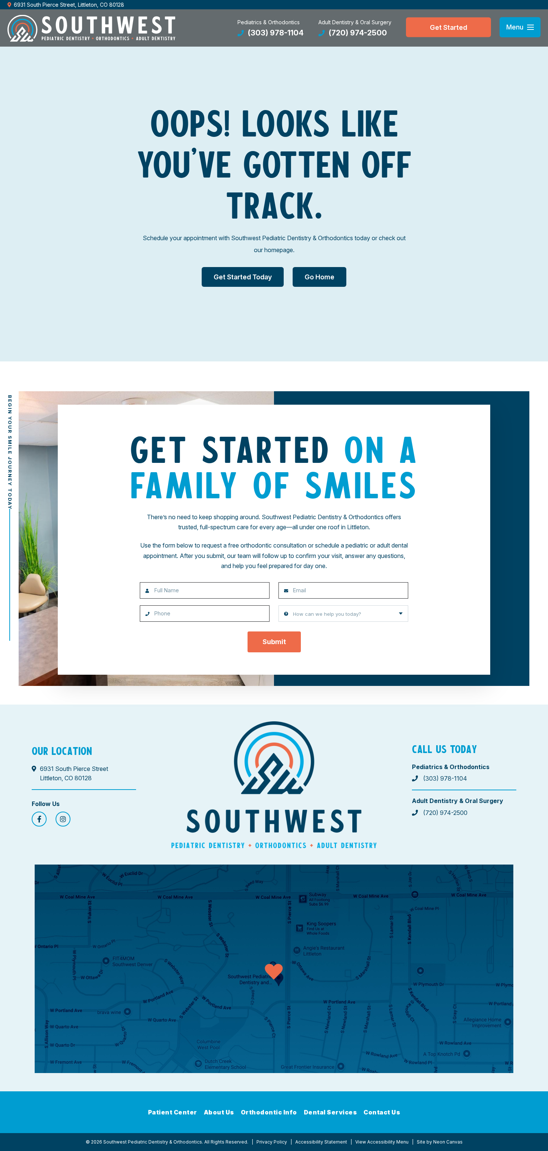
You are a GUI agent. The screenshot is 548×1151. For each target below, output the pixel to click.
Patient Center (172, 1112)
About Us (219, 1112)
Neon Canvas (448, 1142)
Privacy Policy (271, 1142)
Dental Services (330, 1112)
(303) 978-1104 (274, 32)
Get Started (448, 27)
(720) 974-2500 (357, 32)
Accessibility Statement (321, 1142)
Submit (274, 642)
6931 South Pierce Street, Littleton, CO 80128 (69, 4)
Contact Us (381, 1112)
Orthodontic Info (269, 1112)
